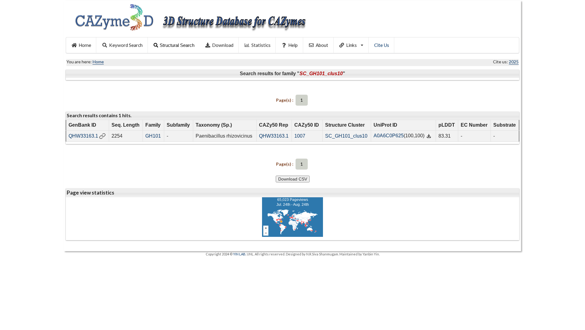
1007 (299, 136)
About (322, 45)
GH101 (153, 136)
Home (85, 45)
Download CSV (292, 179)
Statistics (261, 45)
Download (222, 45)
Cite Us (381, 45)
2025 (514, 61)
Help (293, 45)
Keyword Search (126, 45)
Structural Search (177, 45)
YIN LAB (239, 254)
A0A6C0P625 (389, 135)
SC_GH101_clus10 (346, 136)
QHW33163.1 (83, 136)
